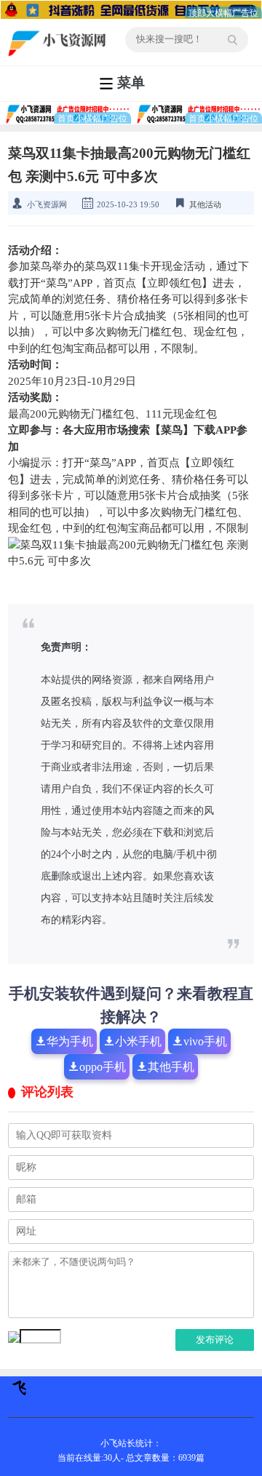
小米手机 (138, 1041)
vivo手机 (205, 1041)
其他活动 (205, 204)
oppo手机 (102, 1067)
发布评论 (215, 1339)
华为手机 (70, 1041)
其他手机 (171, 1067)
